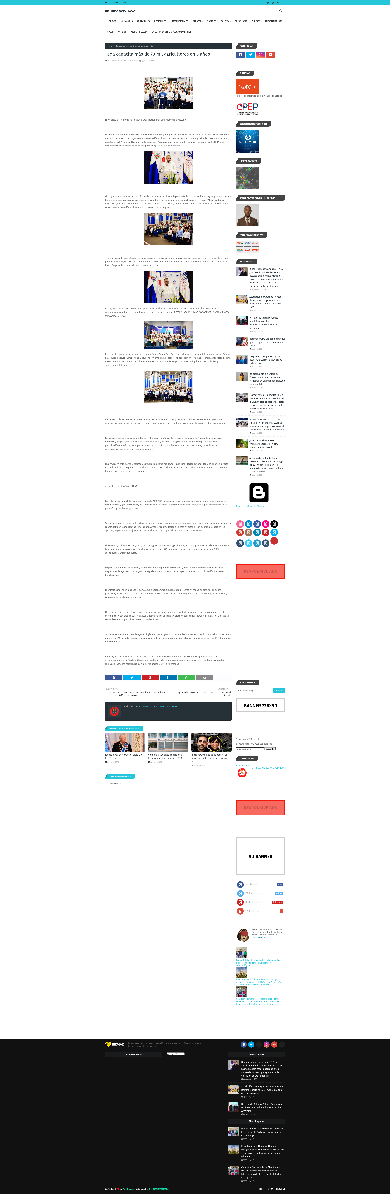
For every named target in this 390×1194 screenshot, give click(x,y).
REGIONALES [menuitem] (160, 21)
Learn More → (258, 937)
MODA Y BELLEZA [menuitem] (139, 32)
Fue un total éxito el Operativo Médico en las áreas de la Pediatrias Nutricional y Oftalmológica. (258, 963)
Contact (124, 3)
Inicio (109, 46)
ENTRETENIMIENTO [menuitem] (273, 21)
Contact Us (280, 1189)
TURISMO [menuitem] (256, 21)
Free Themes (128, 1189)
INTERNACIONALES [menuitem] (179, 21)
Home (107, 3)
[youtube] (270, 55)
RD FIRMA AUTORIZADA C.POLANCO (123, 61)
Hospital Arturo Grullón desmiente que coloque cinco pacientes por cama (267, 342)
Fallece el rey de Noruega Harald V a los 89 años (123, 756)
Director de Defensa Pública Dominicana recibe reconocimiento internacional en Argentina (266, 323)
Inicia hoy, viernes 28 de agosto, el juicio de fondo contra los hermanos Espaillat (210, 758)
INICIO (261, 1189)
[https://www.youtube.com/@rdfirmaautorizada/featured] (280, 55)
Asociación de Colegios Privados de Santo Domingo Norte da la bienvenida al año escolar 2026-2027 (266, 302)
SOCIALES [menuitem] (211, 21)
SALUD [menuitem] (110, 32)
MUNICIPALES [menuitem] (143, 21)
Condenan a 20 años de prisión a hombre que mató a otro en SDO (165, 756)
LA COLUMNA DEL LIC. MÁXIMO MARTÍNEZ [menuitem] (171, 32)
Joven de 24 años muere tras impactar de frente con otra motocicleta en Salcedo (264, 444)
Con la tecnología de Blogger (250, 506)
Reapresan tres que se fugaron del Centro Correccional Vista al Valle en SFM (265, 360)
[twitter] (277, 2)
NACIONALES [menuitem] (127, 21)
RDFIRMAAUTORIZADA (159, 1189)
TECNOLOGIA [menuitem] (241, 21)
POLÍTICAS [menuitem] (226, 21)
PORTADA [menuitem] (111, 21)
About (115, 3)
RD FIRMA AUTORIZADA (120, 10)
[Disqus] (260, 624)
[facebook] (267, 2)
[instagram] (272, 2)
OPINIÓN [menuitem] (122, 32)
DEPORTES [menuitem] (198, 21)
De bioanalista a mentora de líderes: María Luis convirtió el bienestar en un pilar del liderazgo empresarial (267, 379)
